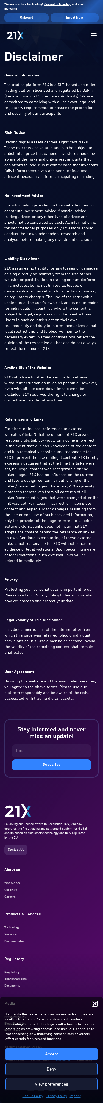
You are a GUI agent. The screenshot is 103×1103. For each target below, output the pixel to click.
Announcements (15, 979)
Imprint (75, 1096)
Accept (51, 1054)
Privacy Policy (56, 1096)
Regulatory (12, 972)
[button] (95, 1003)
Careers (10, 896)
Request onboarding (57, 4)
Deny (51, 1069)
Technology (12, 927)
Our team (10, 889)
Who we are (12, 883)
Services (10, 934)
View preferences (51, 1084)
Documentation (14, 941)
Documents (12, 985)
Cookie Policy (33, 1096)
